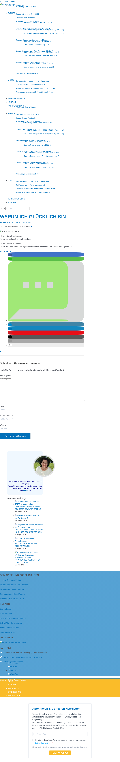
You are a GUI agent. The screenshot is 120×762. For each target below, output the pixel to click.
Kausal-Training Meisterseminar (12, 589)
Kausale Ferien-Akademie (26, 18)
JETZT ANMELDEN (60, 753)
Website (3, 425)
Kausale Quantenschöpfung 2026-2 (37, 45)
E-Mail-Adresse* (6, 416)
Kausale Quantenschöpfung (10, 580)
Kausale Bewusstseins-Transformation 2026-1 (41, 52)
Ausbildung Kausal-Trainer (26, 7)
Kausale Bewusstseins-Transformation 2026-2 (41, 56)
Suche (2, 208)
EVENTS (11, 13)
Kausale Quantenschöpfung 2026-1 (37, 41)
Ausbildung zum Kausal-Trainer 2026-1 (38, 22)
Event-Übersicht (6, 609)
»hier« (25, 491)
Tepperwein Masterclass (9, 628)
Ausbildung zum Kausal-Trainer (12, 599)
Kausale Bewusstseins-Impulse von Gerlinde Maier (35, 88)
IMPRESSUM (13, 688)
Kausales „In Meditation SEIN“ (27, 73)
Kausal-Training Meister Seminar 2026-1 (39, 63)
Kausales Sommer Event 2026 (27, 14)
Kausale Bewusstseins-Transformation (15, 585)
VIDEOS (11, 80)
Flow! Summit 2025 (7, 632)
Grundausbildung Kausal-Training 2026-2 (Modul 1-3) (44, 33)
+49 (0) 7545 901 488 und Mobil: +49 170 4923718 (23, 657)
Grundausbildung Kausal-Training (12, 594)
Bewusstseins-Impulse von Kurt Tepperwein (32, 81)
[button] (10, 255)
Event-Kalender (6, 614)
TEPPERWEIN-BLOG (16, 98)
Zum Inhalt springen (7, 1)
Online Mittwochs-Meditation (11, 623)
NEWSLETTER (14, 696)
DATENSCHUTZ (14, 692)
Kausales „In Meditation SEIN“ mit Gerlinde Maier (34, 92)
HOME (10, 681)
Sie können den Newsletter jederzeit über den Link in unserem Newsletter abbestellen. (59, 747)
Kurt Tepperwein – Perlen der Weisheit (30, 85)
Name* (2, 406)
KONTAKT (12, 102)
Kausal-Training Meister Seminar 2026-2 (39, 67)
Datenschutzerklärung (43, 743)
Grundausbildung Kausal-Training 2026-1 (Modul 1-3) (44, 30)
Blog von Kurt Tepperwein (21, 222)
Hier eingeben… (6, 376)
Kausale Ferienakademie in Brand (13, 618)
